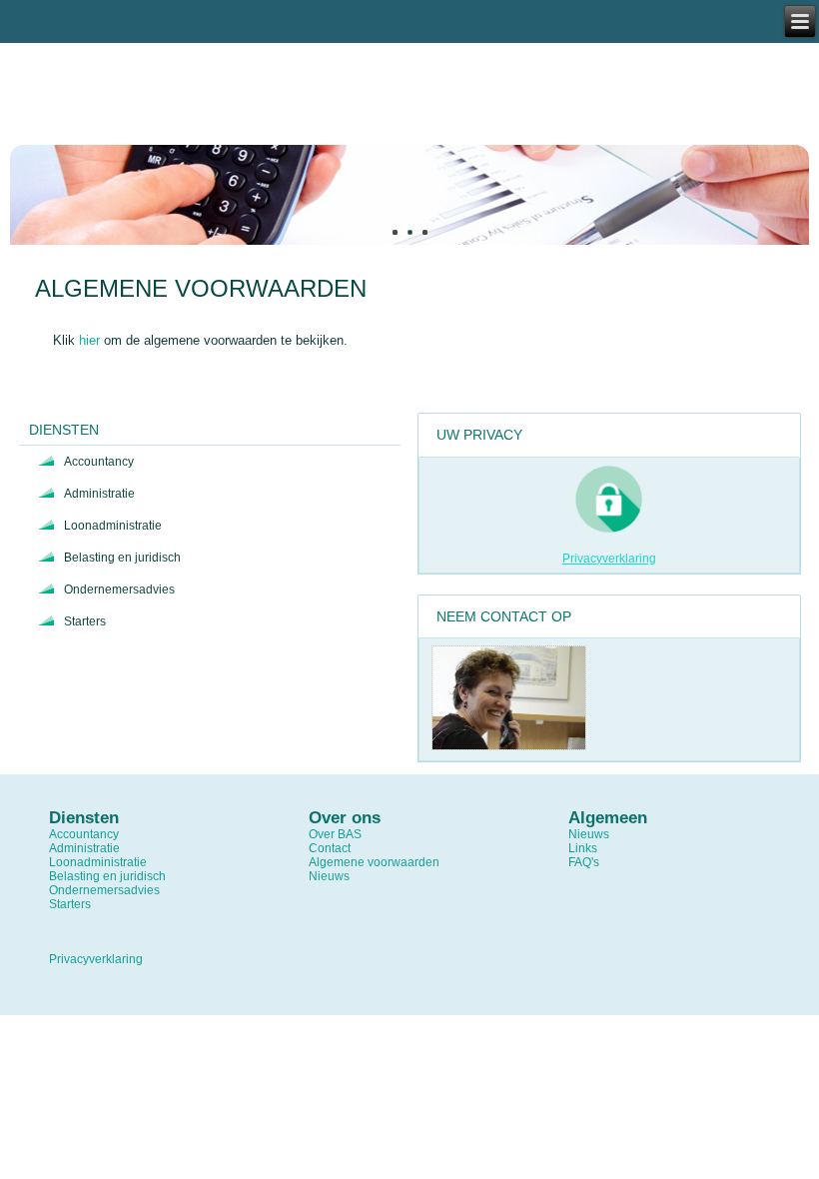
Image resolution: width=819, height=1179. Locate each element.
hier (89, 340)
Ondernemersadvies (119, 589)
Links (582, 848)
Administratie (99, 494)
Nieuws (329, 876)
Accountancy (99, 462)
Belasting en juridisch (122, 558)
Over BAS (335, 834)
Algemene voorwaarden (374, 862)
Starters (85, 621)
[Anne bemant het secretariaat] (508, 746)
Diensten (64, 430)
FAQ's (583, 862)
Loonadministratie (113, 526)
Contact (330, 848)
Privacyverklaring (609, 559)
